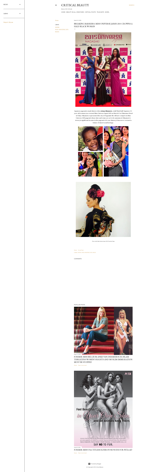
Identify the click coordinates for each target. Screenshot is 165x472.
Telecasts (100, 12)
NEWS (57, 32)
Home (63, 12)
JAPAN (57, 27)
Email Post (81, 250)
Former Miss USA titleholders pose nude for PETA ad (103, 449)
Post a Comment (82, 365)
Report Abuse (8, 22)
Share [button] (57, 20)
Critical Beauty (75, 5)
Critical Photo (90, 12)
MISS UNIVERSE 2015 (61, 29)
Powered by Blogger (96, 463)
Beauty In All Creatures (75, 12)
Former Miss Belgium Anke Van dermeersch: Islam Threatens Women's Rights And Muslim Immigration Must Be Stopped (103, 359)
